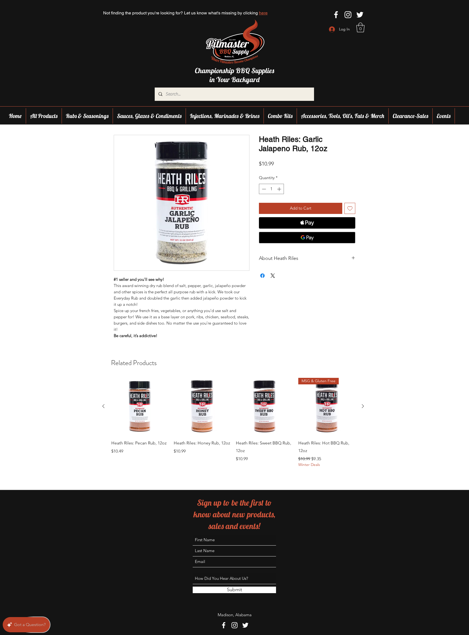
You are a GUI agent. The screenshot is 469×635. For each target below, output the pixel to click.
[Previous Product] (103, 406)
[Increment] (279, 189)
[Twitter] (360, 14)
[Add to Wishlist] (350, 208)
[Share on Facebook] (262, 275)
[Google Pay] (307, 237)
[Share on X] (273, 275)
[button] (360, 27)
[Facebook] (336, 14)
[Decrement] (263, 189)
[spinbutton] (271, 189)
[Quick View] (139, 406)
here (263, 12)
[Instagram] (348, 14)
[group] (233, 424)
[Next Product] (363, 406)
